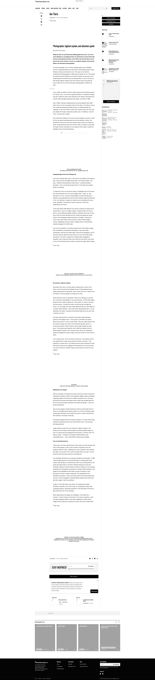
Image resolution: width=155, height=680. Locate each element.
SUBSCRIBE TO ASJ (111, 21)
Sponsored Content (111, 647)
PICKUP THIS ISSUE (111, 18)
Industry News (64, 602)
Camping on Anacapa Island (113, 42)
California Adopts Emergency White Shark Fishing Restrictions (114, 61)
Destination (82, 649)
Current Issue (59, 666)
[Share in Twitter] (41, 19)
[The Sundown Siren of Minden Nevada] (86, 601)
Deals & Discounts (83, 666)
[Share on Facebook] (41, 16)
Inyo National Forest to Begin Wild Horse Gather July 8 (114, 69)
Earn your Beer (83, 664)
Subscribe (94, 591)
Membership (48, 678)
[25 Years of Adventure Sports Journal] (105, 36)
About (58, 664)
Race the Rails (110, 136)
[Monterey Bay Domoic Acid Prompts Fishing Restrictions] (105, 53)
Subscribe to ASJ (71, 666)
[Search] (106, 8)
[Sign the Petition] (67, 637)
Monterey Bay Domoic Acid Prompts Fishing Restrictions (114, 52)
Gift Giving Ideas (104, 647)
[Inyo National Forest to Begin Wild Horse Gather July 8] (105, 71)
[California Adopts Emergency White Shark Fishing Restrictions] (105, 62)
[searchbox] (96, 8)
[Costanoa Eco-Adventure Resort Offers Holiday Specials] (110, 637)
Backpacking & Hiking (113, 44)
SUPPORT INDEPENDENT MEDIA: (66, 586)
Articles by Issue (60, 668)
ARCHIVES (111, 24)
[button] (109, 8)
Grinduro (109, 126)
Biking (60, 602)
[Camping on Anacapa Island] (105, 45)
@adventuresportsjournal (112, 81)
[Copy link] (41, 24)
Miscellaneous (86, 603)
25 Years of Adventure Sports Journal (114, 34)
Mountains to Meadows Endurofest (113, 110)
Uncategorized (52, 17)
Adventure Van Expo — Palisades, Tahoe (112, 118)
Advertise (70, 664)
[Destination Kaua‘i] (88, 637)
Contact (43, 678)
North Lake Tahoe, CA (111, 129)
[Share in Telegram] (41, 21)
